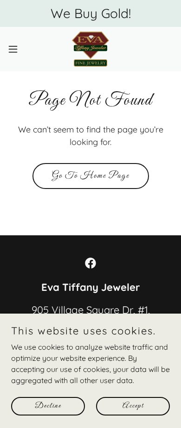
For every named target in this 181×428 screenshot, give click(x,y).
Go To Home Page (90, 176)
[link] (90, 49)
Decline (48, 406)
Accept (133, 406)
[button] (17, 49)
